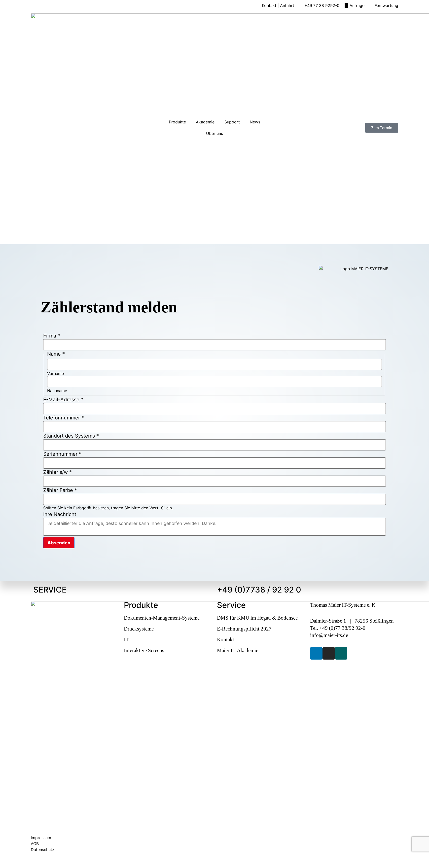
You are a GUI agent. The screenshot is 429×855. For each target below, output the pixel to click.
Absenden (58, 542)
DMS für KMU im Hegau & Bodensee (257, 618)
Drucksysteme (139, 629)
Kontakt (225, 639)
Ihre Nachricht (59, 514)
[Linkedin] (316, 653)
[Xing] (341, 653)
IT (126, 639)
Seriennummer (62, 454)
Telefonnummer (63, 418)
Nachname (57, 391)
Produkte (177, 121)
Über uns (214, 133)
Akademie (205, 121)
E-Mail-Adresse (63, 400)
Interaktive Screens (144, 650)
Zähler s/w (57, 472)
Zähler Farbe (60, 490)
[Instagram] (328, 653)
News (255, 121)
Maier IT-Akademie (237, 650)
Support (232, 121)
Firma (51, 336)
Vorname (55, 373)
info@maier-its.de (329, 635)
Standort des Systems (71, 436)
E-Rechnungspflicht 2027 (244, 629)
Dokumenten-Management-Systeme (162, 618)
